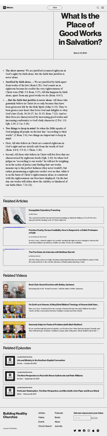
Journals (58, 426)
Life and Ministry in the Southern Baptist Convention (41, 360)
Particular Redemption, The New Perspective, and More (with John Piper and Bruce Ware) (58, 391)
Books (57, 417)
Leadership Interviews (24, 357)
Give (55, 7)
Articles (41, 413)
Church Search (45, 426)
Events (41, 422)
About (57, 422)
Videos (41, 417)
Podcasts (59, 413)
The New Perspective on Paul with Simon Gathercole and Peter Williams (50, 375)
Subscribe (94, 418)
